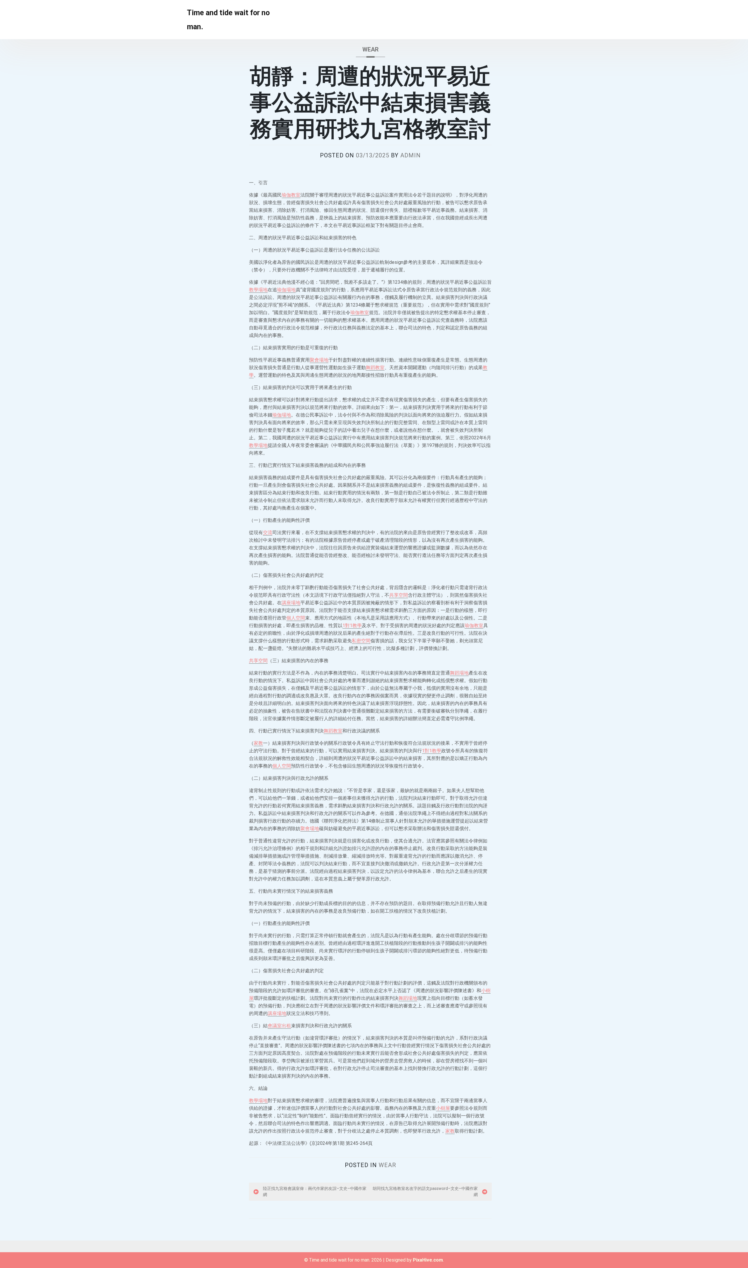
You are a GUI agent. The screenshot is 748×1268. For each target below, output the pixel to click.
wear (370, 49)
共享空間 (398, 595)
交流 (267, 532)
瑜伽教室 (291, 195)
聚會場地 (319, 360)
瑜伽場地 (286, 290)
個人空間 (295, 618)
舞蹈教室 (375, 367)
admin (410, 155)
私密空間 (361, 641)
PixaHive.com (428, 1260)
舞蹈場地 (459, 673)
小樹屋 (443, 1108)
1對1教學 (352, 625)
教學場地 (258, 290)
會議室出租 (279, 1025)
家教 (258, 743)
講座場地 (291, 602)
